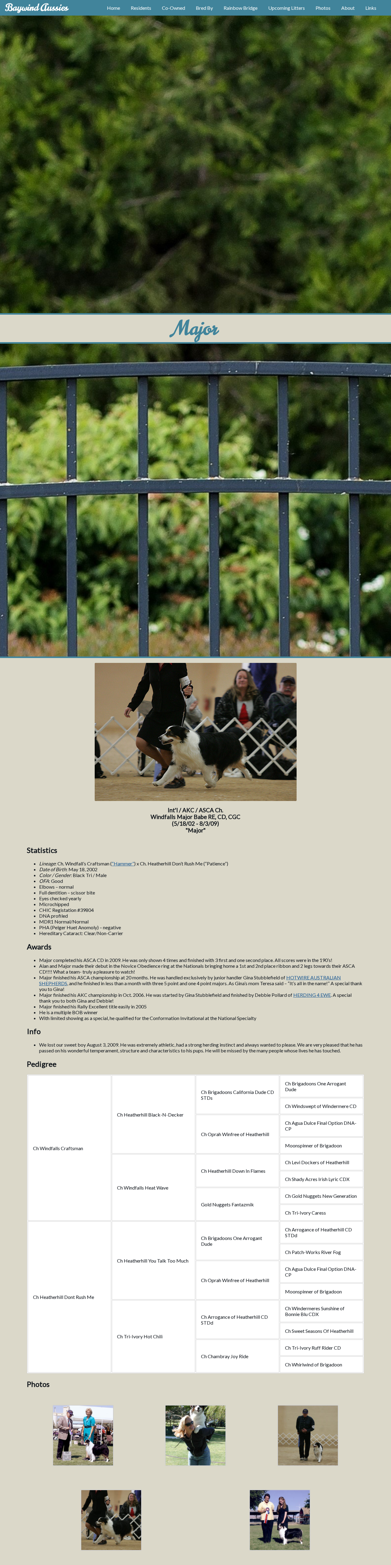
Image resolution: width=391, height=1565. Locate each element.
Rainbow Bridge (241, 8)
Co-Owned (173, 8)
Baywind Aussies (36, 7)
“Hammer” (123, 863)
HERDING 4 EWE (312, 995)
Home (113, 8)
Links (370, 8)
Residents (141, 8)
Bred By (204, 8)
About (348, 8)
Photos (323, 8)
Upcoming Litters (286, 8)
